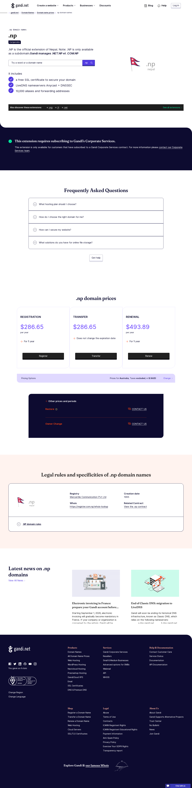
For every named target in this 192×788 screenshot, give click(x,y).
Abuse (106, 712)
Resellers (107, 656)
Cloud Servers (74, 729)
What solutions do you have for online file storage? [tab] (65, 242)
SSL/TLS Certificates (77, 733)
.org (50, 107)
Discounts (105, 5)
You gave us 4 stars (17, 668)
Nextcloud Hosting (76, 669)
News (152, 729)
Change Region (15, 692)
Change (167, 378)
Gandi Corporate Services (115, 652)
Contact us (139, 409)
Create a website (46, 5)
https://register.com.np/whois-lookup (89, 506)
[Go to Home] (20, 5)
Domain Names (28, 13)
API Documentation (158, 664)
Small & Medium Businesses (115, 660)
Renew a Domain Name (78, 721)
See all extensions (171, 107)
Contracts (107, 721)
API (104, 673)
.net (66, 107)
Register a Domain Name (79, 712)
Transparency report (113, 750)
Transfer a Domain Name (79, 717)
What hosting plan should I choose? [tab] (57, 204)
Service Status (156, 656)
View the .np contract (135, 506)
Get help (96, 257)
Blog (150, 5)
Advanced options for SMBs (116, 664)
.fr (58, 107)
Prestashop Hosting (77, 673)
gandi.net (15, 13)
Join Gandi (154, 733)
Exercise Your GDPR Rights (115, 746)
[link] (9, 664)
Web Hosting (74, 660)
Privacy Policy (109, 742)
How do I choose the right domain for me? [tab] (61, 217)
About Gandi (155, 712)
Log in (176, 5)
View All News (15, 580)
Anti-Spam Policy (111, 738)
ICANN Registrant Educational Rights (120, 729)
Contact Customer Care (160, 652)
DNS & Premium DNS (77, 690)
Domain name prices (45, 13)
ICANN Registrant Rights (114, 725)
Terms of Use (109, 717)
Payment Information (113, 733)
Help (164, 5)
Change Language (17, 696)
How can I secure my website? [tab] (55, 229)
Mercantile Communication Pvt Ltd (88, 497)
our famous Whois (97, 765)
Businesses (86, 5)
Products (68, 5)
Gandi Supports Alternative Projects (166, 717)
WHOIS (106, 677)
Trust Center (155, 721)
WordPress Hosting (77, 664)
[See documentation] (55, 409)
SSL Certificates (75, 685)
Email (70, 681)
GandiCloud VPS (75, 677)
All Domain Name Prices (79, 656)
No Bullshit (154, 725)
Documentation (156, 660)
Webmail (107, 669)
